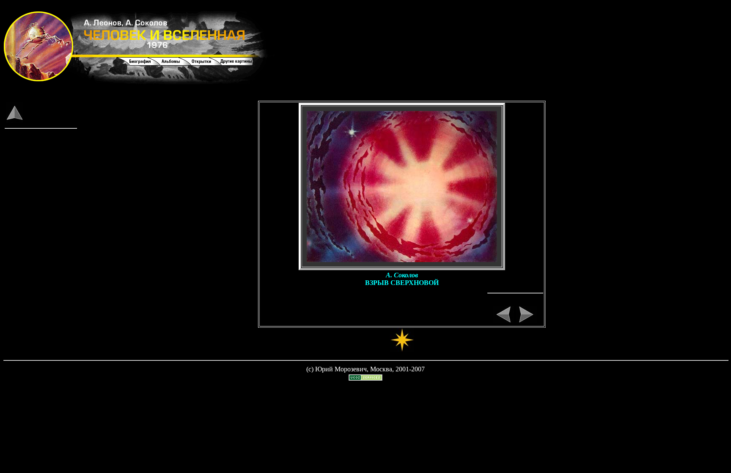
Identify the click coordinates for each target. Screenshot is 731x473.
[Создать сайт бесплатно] (365, 378)
